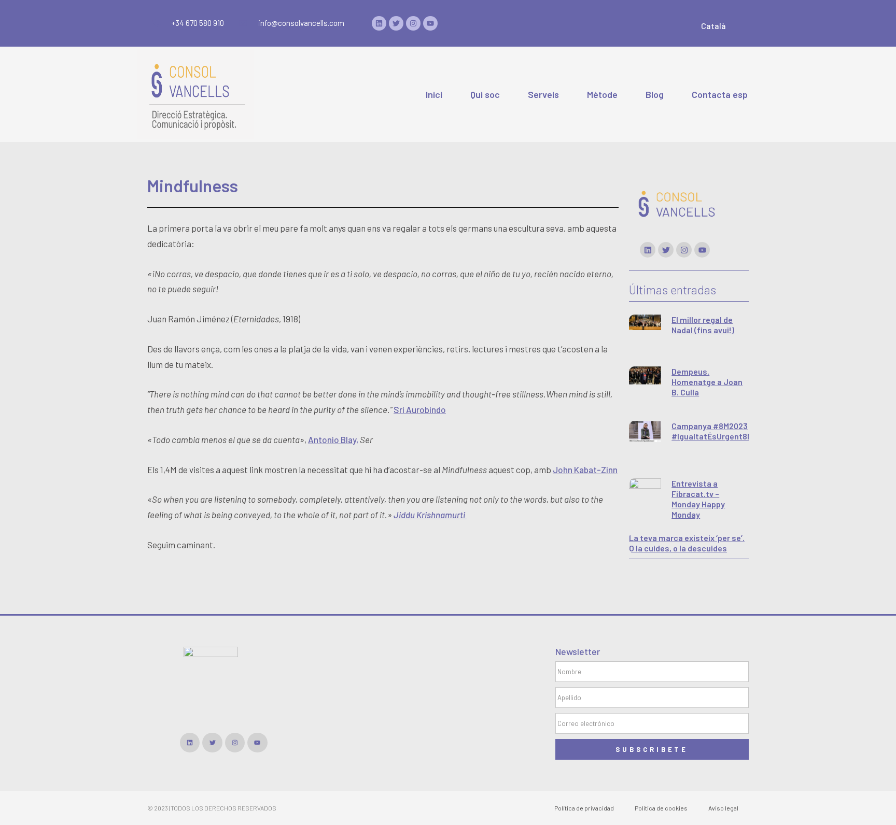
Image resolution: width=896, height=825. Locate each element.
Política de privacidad (584, 808)
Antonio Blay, (333, 439)
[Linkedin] (379, 23)
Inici (434, 94)
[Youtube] (430, 23)
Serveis (543, 94)
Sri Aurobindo (420, 409)
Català (713, 26)
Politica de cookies (661, 808)
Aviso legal (723, 808)
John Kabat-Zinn (585, 469)
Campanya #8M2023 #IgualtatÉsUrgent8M (712, 431)
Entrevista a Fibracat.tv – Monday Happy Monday (698, 498)
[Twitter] (396, 23)
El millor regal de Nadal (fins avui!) (702, 325)
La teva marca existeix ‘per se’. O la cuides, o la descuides (687, 543)
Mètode (602, 94)
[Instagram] (413, 23)
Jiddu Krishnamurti (430, 514)
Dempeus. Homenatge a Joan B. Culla (707, 381)
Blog (655, 94)
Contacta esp (720, 94)
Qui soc (485, 94)
